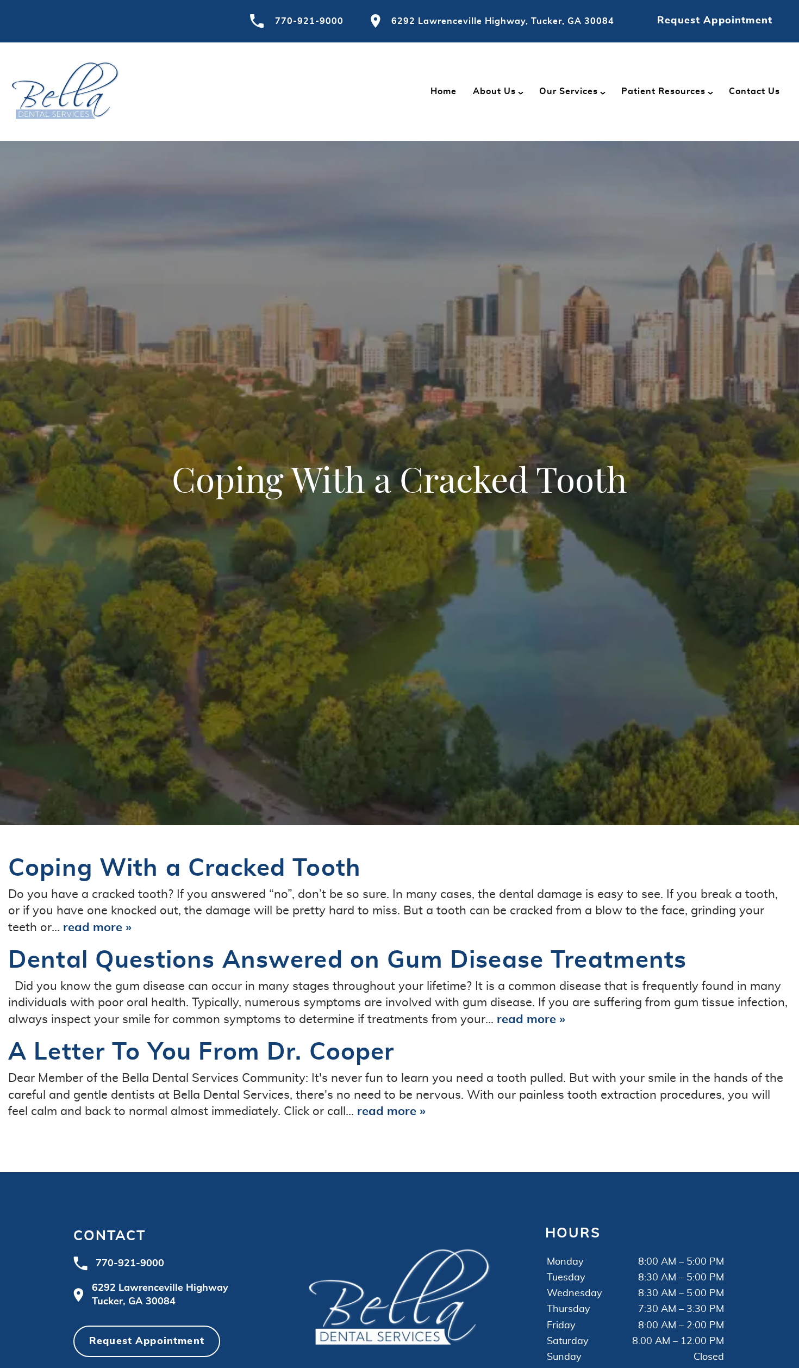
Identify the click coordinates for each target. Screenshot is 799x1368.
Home (443, 91)
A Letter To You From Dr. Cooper (201, 1052)
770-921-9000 (309, 21)
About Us (494, 91)
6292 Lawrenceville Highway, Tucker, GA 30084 (502, 21)
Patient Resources (663, 91)
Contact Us (754, 91)
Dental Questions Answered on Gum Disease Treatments (347, 961)
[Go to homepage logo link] (399, 1295)
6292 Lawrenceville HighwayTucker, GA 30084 (160, 1295)
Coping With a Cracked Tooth (184, 869)
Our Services (568, 91)
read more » (97, 927)
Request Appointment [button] (714, 21)
